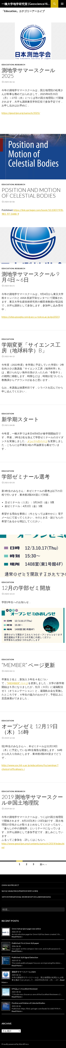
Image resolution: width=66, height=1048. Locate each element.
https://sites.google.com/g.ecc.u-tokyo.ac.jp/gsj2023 (30, 316)
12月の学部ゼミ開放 (26, 588)
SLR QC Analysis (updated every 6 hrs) (20, 891)
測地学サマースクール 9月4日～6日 (30, 277)
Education (8, 64)
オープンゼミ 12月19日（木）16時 (30, 729)
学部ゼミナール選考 (26, 476)
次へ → (43, 864)
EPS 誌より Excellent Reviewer (25, 989)
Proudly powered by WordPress (15, 1044)
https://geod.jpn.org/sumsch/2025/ (21, 112)
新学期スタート (20, 419)
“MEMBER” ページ (17, 683)
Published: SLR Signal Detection (25, 957)
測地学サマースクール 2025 (28, 73)
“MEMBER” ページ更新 (28, 665)
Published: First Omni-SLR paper (25, 943)
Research (20, 64)
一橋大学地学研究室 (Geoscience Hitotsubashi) (26, 4)
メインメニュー (62, 4)
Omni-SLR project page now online (26, 929)
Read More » (17, 936)
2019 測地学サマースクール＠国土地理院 (32, 800)
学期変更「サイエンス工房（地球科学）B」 (31, 347)
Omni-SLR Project (10, 885)
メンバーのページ (37, 441)
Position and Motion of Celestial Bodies (31, 193)
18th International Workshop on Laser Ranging (26, 897)
